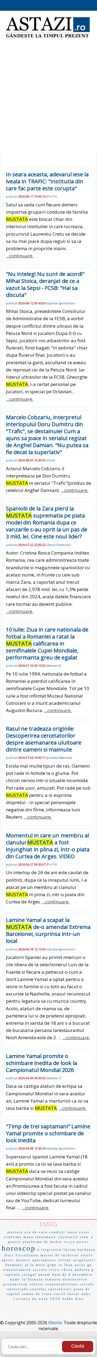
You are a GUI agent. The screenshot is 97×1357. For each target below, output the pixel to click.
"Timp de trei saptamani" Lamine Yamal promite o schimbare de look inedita (48, 1133)
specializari (60, 1289)
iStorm (55, 1323)
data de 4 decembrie (72, 1274)
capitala (12, 1274)
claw (84, 1237)
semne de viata (37, 1294)
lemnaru (53, 1279)
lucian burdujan (79, 1250)
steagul (29, 1274)
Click (50, 460)
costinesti (68, 1237)
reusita (37, 1284)
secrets (40, 1270)
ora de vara (36, 1232)
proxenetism (15, 1284)
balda (68, 1299)
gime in (55, 1265)
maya (28, 1237)
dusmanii (14, 1265)
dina (79, 1299)
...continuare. (19, 256)
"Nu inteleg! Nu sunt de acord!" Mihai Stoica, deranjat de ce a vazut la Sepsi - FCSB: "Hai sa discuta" (45, 284)
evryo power (76, 1242)
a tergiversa (49, 1250)
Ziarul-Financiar (58, 545)
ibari (9, 1255)
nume (15, 1279)
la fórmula (32, 1279)
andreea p (84, 1270)
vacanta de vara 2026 (37, 1299)
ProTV (51, 196)
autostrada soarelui (26, 1289)
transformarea (17, 1270)
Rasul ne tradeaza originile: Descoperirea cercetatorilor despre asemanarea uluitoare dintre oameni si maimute (43, 739)
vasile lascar (67, 1294)
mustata (15, 1232)
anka (86, 1294)
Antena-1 (53, 1078)
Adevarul (53, 665)
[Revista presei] (47, 37)
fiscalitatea (27, 1255)
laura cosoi (78, 1232)
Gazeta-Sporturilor (60, 303)
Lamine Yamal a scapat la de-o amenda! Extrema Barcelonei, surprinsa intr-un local (48, 930)
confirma (13, 1237)
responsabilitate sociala (70, 1284)
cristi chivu (61, 1270)
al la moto (35, 1265)
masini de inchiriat (59, 1255)
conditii (57, 1232)
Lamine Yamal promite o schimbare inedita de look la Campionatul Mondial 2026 (41, 1063)
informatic (45, 1237)
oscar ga (83, 1265)
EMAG (48, 1224)
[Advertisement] (48, 99)
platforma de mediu (42, 1242)
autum (44, 1274)
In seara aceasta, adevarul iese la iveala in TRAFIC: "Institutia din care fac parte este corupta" (47, 181)
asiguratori (84, 1260)
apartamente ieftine (51, 1260)
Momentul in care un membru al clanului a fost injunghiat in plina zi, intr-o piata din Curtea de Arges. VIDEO (47, 846)
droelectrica (75, 1279)
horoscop (19, 1248)
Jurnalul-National (59, 758)
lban (68, 1265)
